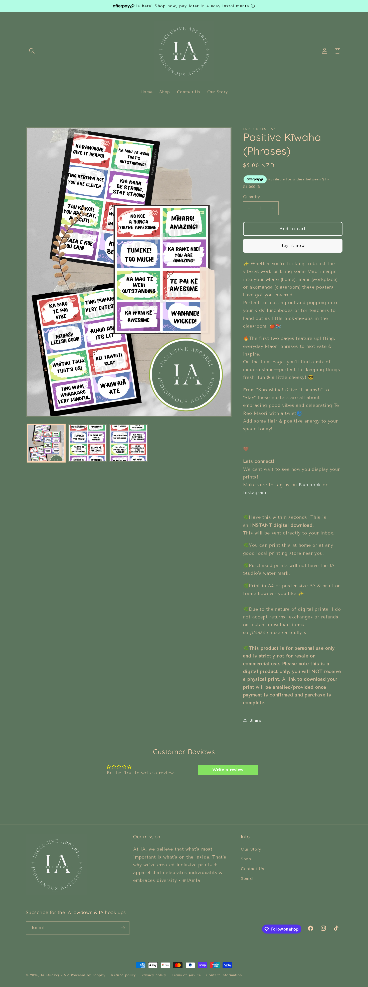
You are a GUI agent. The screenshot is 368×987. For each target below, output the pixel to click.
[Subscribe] (122, 928)
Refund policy (123, 975)
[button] (32, 50)
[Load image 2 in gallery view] (87, 443)
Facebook (310, 485)
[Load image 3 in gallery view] (128, 443)
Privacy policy (153, 975)
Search (248, 878)
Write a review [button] (228, 769)
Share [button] (255, 720)
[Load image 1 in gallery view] (46, 443)
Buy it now (292, 245)
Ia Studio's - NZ (55, 975)
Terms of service (186, 975)
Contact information (224, 975)
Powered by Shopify (88, 975)
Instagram (254, 492)
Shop (246, 859)
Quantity (251, 197)
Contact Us (252, 869)
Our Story (251, 849)
